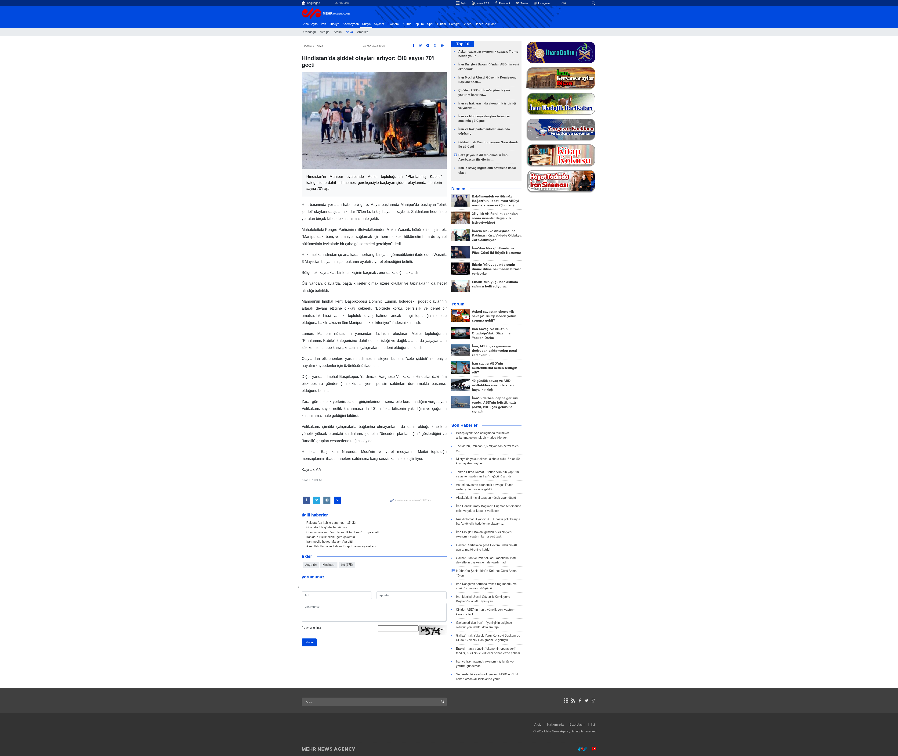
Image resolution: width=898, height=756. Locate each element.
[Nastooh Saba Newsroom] (580, 749)
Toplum (419, 24)
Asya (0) (311, 564)
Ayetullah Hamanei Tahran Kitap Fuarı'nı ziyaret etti (341, 546)
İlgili (593, 724)
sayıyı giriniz (311, 627)
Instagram (543, 3)
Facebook (504, 3)
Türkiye (334, 24)
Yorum (457, 304)
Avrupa (325, 32)
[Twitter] (587, 700)
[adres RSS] (573, 700)
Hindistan (328, 564)
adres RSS (482, 3)
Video (467, 24)
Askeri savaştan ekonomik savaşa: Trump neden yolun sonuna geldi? (494, 316)
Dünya (366, 24)
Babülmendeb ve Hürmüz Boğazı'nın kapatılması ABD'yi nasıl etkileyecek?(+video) (495, 201)
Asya (349, 32)
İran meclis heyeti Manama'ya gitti (329, 541)
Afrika (338, 32)
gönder (309, 642)
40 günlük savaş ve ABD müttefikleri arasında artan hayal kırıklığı (493, 385)
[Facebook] (580, 700)
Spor (430, 24)
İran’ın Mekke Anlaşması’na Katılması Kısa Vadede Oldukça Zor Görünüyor (496, 235)
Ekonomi (393, 24)
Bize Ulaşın (577, 724)
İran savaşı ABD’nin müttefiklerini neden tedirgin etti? (494, 368)
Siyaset (379, 24)
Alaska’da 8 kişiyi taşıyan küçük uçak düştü (486, 497)
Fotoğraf (454, 24)
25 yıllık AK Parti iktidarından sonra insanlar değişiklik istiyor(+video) (495, 218)
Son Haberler (464, 425)
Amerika (362, 32)
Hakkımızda (555, 724)
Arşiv (463, 3)
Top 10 (462, 44)
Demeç (458, 188)
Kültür (407, 24)
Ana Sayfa (310, 24)
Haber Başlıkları (485, 24)
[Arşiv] (566, 700)
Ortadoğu (309, 32)
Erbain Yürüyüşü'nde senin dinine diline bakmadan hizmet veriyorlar (496, 269)
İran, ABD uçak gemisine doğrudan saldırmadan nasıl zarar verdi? (494, 350)
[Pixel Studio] (591, 749)
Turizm (441, 24)
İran (323, 24)
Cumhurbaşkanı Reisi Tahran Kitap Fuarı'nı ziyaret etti (343, 532)
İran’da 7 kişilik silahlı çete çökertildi (330, 537)
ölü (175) (347, 564)
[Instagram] (593, 700)
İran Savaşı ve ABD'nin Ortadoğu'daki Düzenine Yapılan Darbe (491, 333)
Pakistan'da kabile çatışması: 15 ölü (330, 522)
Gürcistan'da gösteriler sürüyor (327, 527)
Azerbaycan (351, 24)
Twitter (524, 3)
